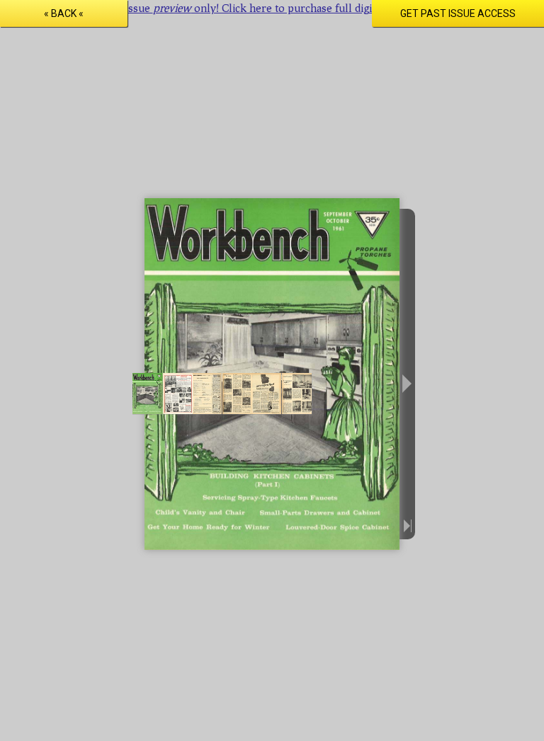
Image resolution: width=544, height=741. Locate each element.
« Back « (64, 13)
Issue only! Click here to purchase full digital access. (272, 7)
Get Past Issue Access (458, 13)
